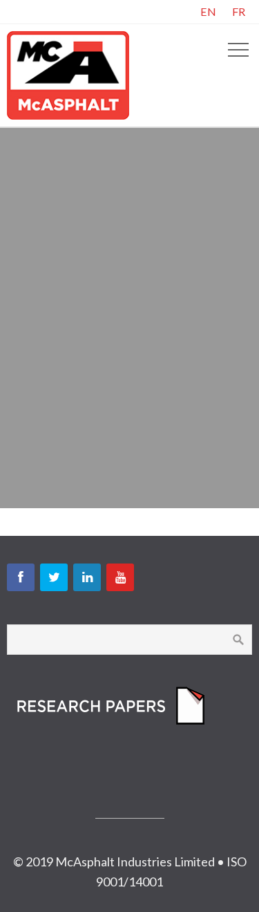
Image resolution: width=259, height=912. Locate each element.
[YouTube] (120, 577)
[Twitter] (54, 577)
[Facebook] (21, 577)
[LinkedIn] (87, 577)
